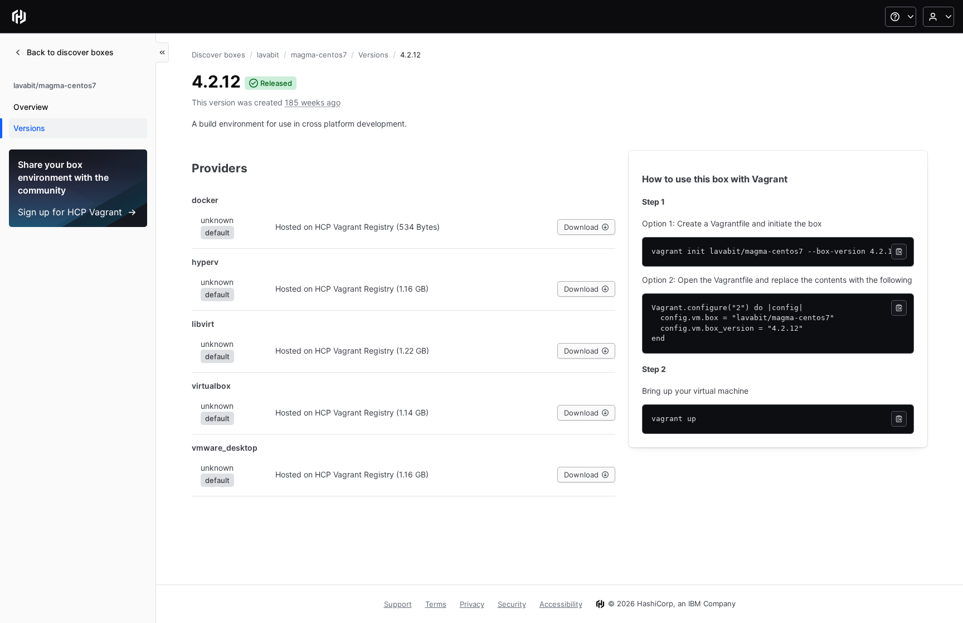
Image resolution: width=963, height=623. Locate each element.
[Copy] (899, 251)
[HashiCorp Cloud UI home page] (19, 17)
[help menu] (900, 17)
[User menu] (938, 17)
